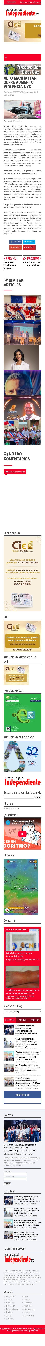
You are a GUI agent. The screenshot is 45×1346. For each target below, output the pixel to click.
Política (9, 1312)
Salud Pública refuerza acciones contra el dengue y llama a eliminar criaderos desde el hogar (27, 1043)
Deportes (10, 1302)
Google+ (16, 247)
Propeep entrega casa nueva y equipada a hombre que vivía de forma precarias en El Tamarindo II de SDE (28, 1056)
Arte (26, 1296)
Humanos (28, 1306)
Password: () (9, 1176)
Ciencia (9, 1299)
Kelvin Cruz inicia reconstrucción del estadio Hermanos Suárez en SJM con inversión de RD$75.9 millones (28, 1082)
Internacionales (13, 1309)
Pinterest (30, 247)
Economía (28, 1302)
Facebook (16, 242)
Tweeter (30, 242)
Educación (10, 1306)
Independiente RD (22, 1329)
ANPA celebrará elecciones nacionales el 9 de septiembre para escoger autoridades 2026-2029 (28, 1069)
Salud (8, 1315)
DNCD (27, 1299)
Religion (28, 1312)
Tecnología (29, 1315)
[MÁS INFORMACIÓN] (22, 35)
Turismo (9, 1319)
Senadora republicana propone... (10, 265)
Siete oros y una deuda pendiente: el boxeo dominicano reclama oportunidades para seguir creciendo (26, 1030)
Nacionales (29, 1309)
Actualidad (10, 1296)
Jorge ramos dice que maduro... (32, 264)
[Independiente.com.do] (19, 1264)
